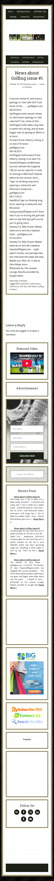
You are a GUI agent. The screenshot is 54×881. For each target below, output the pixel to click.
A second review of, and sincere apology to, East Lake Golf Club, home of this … (26, 102)
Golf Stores (14, 287)
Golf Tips (23, 287)
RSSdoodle (15, 268)
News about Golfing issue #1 (27, 497)
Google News (16, 275)
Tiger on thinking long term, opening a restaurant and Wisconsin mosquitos (24, 185)
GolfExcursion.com (27, 37)
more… (16, 136)
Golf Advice (24, 284)
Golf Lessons (35, 284)
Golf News (23, 281)
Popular (27, 739)
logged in (24, 330)
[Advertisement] (32, 308)
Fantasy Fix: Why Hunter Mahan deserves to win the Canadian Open (26, 230)
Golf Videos (32, 287)
